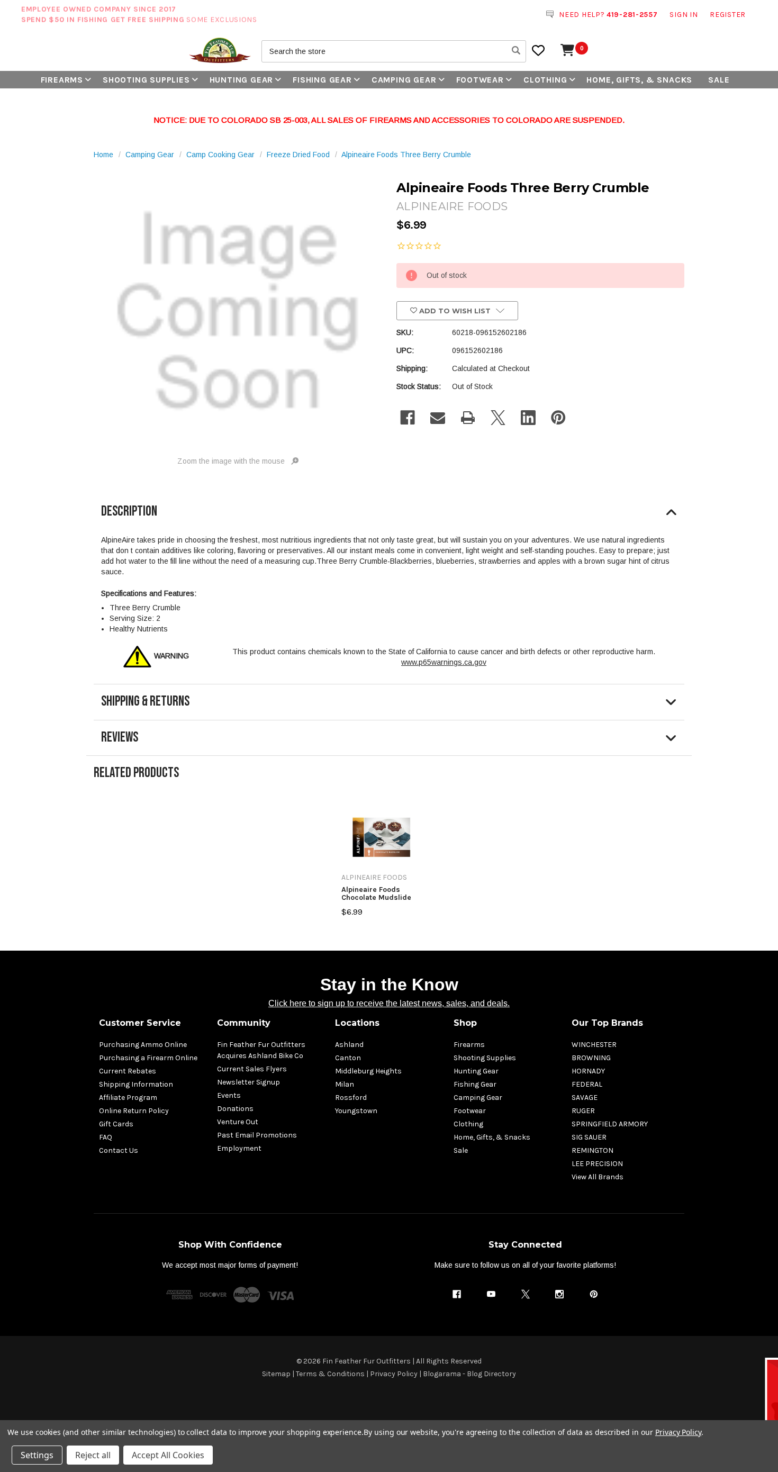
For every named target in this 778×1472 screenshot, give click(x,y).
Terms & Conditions (330, 1373)
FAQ (105, 1137)
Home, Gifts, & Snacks (639, 80)
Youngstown (356, 1110)
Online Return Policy (134, 1110)
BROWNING (591, 1057)
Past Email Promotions (257, 1135)
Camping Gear (404, 80)
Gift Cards (116, 1123)
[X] (498, 417)
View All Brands (597, 1176)
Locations (357, 1023)
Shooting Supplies (146, 80)
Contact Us (118, 1150)
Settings (37, 1455)
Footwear (480, 80)
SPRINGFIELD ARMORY (610, 1123)
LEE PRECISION (597, 1163)
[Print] (468, 417)
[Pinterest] (558, 417)
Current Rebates (127, 1071)
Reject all (93, 1455)
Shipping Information (136, 1084)
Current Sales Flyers (252, 1068)
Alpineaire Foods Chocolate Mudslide (376, 894)
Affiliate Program (128, 1097)
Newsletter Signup (248, 1082)
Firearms (62, 80)
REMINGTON (592, 1150)
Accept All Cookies (168, 1455)
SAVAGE (585, 1097)
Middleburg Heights (368, 1071)
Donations (235, 1108)
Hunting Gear (242, 80)
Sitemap (276, 1373)
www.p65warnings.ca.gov (443, 662)
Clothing (545, 80)
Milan (344, 1084)
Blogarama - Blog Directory (469, 1373)
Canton (348, 1057)
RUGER (583, 1110)
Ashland (349, 1044)
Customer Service (140, 1023)
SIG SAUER (589, 1137)
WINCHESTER (594, 1044)
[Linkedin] (528, 417)
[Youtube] (491, 1294)
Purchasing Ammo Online (143, 1044)
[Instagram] (559, 1294)
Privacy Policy (394, 1373)
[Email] (438, 417)
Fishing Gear (322, 80)
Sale (718, 80)
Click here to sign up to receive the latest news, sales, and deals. (389, 1003)
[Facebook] (407, 417)
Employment (239, 1148)
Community (243, 1023)
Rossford (351, 1097)
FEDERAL (587, 1084)
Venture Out (237, 1121)
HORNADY (588, 1071)
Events (229, 1095)
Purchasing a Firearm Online (148, 1057)
